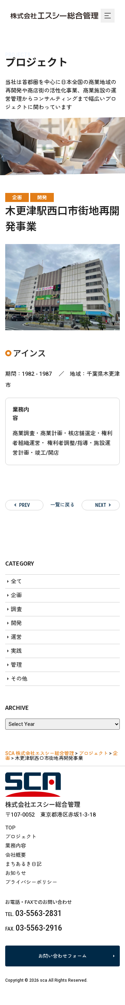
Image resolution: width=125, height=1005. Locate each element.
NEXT (100, 505)
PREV (24, 505)
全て (16, 581)
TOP (10, 828)
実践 (16, 651)
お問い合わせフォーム (62, 956)
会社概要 (15, 855)
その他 (19, 678)
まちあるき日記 (23, 864)
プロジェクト (20, 837)
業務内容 (15, 846)
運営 (16, 637)
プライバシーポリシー (31, 882)
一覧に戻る (62, 505)
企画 (17, 197)
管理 (16, 665)
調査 (16, 609)
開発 (42, 197)
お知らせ (15, 873)
